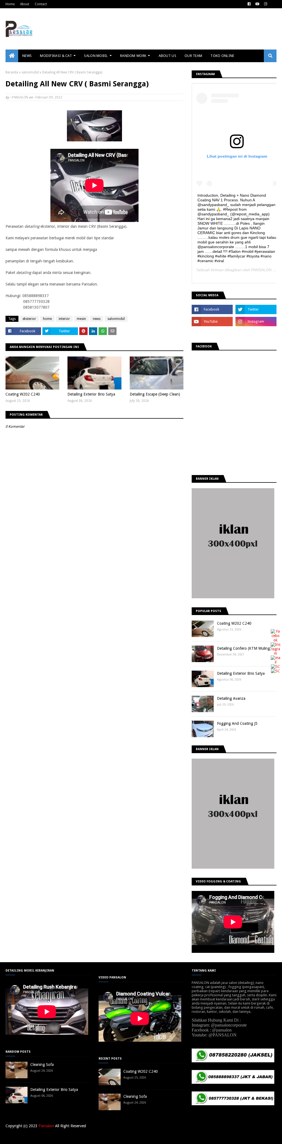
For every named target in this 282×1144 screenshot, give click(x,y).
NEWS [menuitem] (27, 56)
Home (10, 4)
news (97, 319)
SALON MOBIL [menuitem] (96, 56)
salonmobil (30, 72)
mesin (81, 319)
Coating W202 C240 (23, 394)
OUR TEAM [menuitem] (193, 56)
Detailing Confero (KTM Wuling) (244, 648)
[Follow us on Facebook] (275, 640)
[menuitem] (12, 56)
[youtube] (257, 4)
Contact (41, 4)
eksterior (29, 319)
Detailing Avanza (231, 698)
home (47, 319)
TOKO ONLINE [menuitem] (222, 56)
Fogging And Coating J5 (237, 723)
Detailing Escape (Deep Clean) (155, 394)
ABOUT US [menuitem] (167, 56)
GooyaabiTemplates (86, 1136)
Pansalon (46, 1126)
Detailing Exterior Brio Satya (91, 394)
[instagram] (266, 4)
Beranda (12, 72)
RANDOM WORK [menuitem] (133, 56)
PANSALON (20, 97)
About (24, 4)
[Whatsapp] (275, 671)
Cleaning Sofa (42, 1064)
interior (64, 319)
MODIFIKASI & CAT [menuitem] (56, 56)
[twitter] (255, 309)
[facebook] (249, 4)
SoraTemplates (34, 1136)
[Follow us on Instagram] (275, 653)
